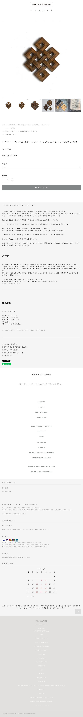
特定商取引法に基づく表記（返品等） (15, 347)
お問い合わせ (41, 654)
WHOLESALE (41, 442)
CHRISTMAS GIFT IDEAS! (41, 705)
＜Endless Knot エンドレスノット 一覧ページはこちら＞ (23, 330)
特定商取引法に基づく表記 (41, 646)
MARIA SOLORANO (41, 412)
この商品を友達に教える (10, 350)
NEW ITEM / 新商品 (8, 128)
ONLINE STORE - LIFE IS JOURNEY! (41, 452)
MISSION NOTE (41, 677)
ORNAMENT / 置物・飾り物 (28, 131)
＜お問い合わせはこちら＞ (12, 283)
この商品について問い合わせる (12, 352)
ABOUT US (41, 402)
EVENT (41, 437)
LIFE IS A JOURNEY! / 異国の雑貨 (13, 124)
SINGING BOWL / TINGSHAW (41, 426)
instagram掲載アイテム (9, 134)
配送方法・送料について (41, 642)
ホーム (41, 634)
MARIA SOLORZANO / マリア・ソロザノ (41, 697)
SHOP (41, 669)
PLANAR (42, 407)
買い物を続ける (7, 355)
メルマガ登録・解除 (41, 662)
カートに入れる (43, 187)
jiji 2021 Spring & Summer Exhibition (41, 701)
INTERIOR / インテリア (10, 131)
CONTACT (41, 447)
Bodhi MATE (41, 681)
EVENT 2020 (41, 689)
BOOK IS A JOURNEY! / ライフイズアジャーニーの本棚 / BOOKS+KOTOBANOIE (41, 685)
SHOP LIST (42, 431)
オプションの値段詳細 (9, 344)
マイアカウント (41, 658)
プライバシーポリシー (41, 650)
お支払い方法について (41, 638)
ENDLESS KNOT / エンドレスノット (38, 124)
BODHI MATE (41, 418)
